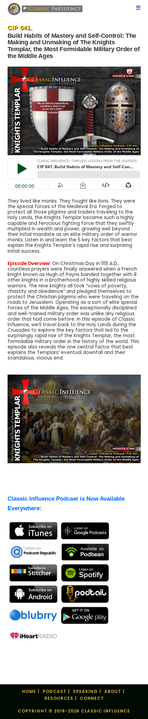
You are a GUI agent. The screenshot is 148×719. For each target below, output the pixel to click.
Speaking (85, 691)
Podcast (54, 691)
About (112, 691)
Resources (58, 698)
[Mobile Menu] (138, 8)
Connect (92, 698)
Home (29, 691)
